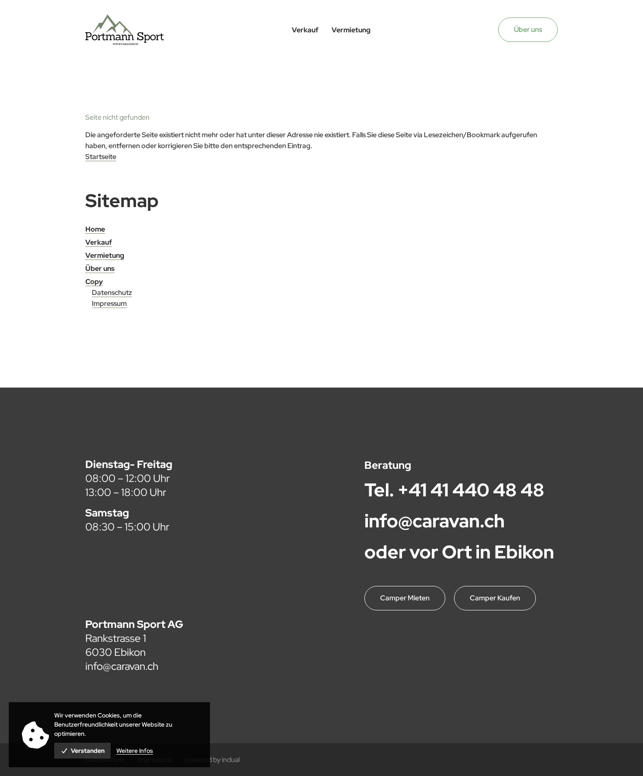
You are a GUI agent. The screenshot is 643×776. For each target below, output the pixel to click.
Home (95, 229)
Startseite (100, 156)
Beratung (387, 465)
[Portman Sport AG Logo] (124, 29)
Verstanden (88, 751)
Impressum (109, 303)
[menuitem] (305, 29)
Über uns (528, 29)
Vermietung (104, 255)
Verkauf (98, 242)
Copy (94, 281)
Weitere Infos (134, 751)
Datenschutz (112, 292)
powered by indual (212, 759)
